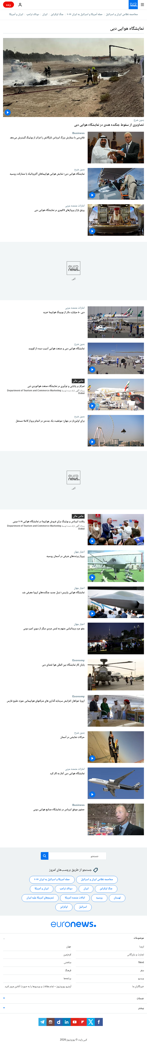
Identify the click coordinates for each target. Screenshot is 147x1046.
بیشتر (141, 1008)
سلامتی (67, 962)
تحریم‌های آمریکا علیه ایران (40, 898)
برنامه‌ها (67, 978)
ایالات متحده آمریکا (75, 898)
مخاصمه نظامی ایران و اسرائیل (122, 14)
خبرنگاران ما (138, 986)
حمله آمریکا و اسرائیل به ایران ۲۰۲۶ (85, 14)
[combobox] (73, 856)
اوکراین (64, 907)
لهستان (117, 898)
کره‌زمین (67, 954)
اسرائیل (83, 907)
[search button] (44, 856)
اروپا (141, 946)
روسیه (99, 898)
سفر (142, 970)
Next (141, 962)
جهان (68, 946)
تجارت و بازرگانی (135, 954)
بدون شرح (139, 120)
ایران (44, 14)
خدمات (140, 998)
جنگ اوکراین (57, 14)
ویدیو (141, 978)
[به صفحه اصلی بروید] (133, 4)
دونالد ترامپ (32, 14)
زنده (8, 4)
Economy (78, 660)
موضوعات (139, 938)
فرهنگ (68, 970)
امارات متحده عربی (75, 205)
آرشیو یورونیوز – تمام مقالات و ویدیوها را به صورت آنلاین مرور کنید (38, 986)
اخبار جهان (79, 551)
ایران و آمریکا (16, 14)
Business (78, 133)
